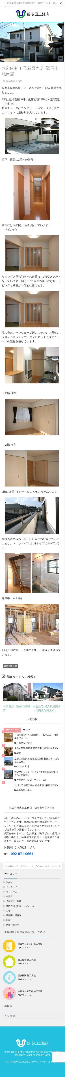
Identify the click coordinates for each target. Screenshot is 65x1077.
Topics (20, 766)
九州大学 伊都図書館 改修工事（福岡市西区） (36, 785)
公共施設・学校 (24, 743)
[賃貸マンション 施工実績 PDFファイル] (23, 952)
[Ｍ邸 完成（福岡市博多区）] (17, 692)
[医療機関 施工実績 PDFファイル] (19, 984)
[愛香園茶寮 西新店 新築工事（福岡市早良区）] (8, 751)
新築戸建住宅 (10, 666)
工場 (27, 766)
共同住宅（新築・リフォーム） (32, 780)
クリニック (11, 887)
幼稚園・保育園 (13, 915)
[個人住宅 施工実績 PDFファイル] (19, 968)
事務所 (9, 896)
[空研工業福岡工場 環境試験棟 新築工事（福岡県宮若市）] (8, 761)
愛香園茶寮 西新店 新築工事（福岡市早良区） (36, 748)
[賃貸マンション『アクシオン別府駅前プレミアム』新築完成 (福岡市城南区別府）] (8, 774)
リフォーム (11, 891)
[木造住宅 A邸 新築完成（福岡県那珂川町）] (47, 692)
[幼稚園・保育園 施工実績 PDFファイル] (23, 1000)
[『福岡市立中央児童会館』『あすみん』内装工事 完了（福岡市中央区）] (8, 737)
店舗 (19, 753)
